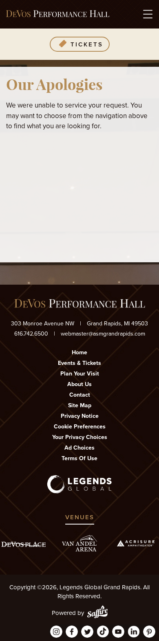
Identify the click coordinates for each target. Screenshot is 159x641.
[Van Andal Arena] (79, 543)
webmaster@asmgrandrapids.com (103, 333)
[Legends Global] (79, 484)
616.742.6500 (31, 333)
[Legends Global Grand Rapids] (57, 14)
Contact (79, 395)
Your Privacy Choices (79, 437)
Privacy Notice (80, 416)
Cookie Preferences (80, 426)
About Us (79, 384)
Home (79, 352)
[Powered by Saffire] (97, 613)
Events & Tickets (79, 363)
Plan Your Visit (79, 373)
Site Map (79, 405)
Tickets (87, 44)
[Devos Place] (23, 544)
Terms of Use (79, 458)
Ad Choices (79, 447)
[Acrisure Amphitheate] (135, 543)
